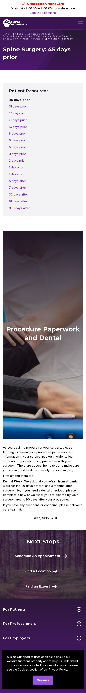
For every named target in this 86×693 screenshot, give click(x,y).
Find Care (18, 34)
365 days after (19, 208)
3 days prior (17, 154)
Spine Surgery (10, 38)
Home (6, 34)
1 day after (16, 174)
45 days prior (19, 100)
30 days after (18, 194)
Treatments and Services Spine (52, 36)
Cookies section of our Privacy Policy (42, 669)
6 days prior (17, 140)
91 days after (18, 201)
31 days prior (18, 106)
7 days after (17, 187)
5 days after (17, 181)
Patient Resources (31, 38)
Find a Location (38, 571)
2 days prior (17, 160)
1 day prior (16, 167)
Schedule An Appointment (37, 556)
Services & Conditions (39, 34)
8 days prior (17, 133)
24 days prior (18, 113)
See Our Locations (43, 13)
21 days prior (18, 120)
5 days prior (17, 147)
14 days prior (18, 127)
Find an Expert (37, 586)
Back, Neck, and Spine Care (17, 36)
